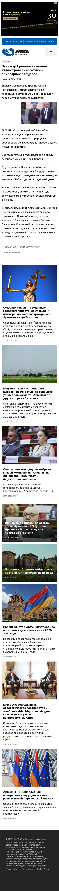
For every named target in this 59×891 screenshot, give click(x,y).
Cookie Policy (42, 869)
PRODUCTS (47, 41)
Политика (7, 61)
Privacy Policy (12, 869)
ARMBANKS (31, 41)
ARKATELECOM (13, 41)
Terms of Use (27, 869)
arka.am (38, 854)
